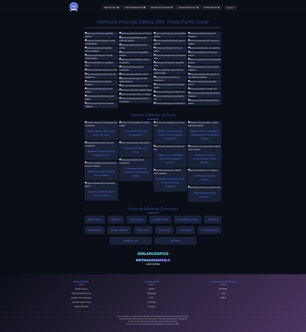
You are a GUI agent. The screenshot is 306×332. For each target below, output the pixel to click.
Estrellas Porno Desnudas (160, 7)
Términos (151, 306)
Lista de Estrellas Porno (187, 7)
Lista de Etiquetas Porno (134, 7)
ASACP (223, 298)
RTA (223, 293)
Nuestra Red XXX (210, 7)
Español (229, 8)
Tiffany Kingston (209, 230)
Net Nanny (223, 289)
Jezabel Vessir (160, 219)
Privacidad (152, 302)
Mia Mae (175, 240)
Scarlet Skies (95, 219)
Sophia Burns (94, 230)
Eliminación (151, 293)
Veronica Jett (131, 240)
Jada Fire (116, 219)
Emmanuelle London (187, 219)
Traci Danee (185, 230)
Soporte (151, 289)
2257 (151, 298)
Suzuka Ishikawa (119, 230)
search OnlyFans (153, 264)
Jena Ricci (213, 219)
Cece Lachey (136, 219)
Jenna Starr (143, 230)
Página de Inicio (110, 7)
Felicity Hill (164, 230)
